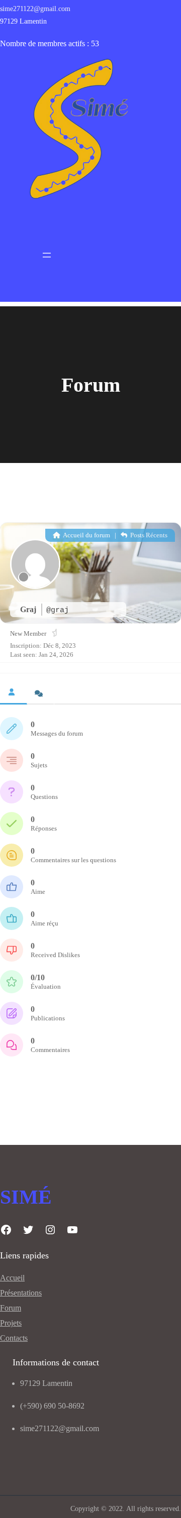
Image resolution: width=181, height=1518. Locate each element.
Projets (11, 1323)
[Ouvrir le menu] (47, 255)
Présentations (21, 1293)
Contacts (14, 1338)
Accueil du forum (86, 535)
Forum (10, 1308)
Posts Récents (148, 535)
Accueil (12, 1277)
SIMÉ (26, 1197)
